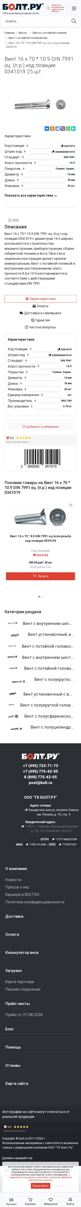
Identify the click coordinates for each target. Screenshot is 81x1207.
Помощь (13, 1047)
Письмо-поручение (22, 989)
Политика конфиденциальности (34, 902)
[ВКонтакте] (47, 129)
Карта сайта (16, 1083)
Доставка (14, 916)
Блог (9, 1029)
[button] (74, 8)
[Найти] (74, 21)
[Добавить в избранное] (71, 505)
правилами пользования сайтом (26, 1177)
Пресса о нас (17, 887)
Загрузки (13, 970)
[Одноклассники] (52, 129)
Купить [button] (42, 576)
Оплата (12, 934)
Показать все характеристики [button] (29, 195)
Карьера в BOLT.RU (22, 894)
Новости (13, 879)
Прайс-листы (17, 1003)
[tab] (40, 299)
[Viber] (62, 129)
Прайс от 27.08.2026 (24, 1014)
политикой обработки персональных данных (50, 1178)
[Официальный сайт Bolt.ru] (23, 7)
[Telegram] (57, 129)
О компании (16, 868)
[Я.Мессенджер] (73, 129)
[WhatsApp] (68, 129)
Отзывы (12, 1065)
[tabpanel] (40, 374)
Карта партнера (19, 981)
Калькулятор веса (21, 952)
